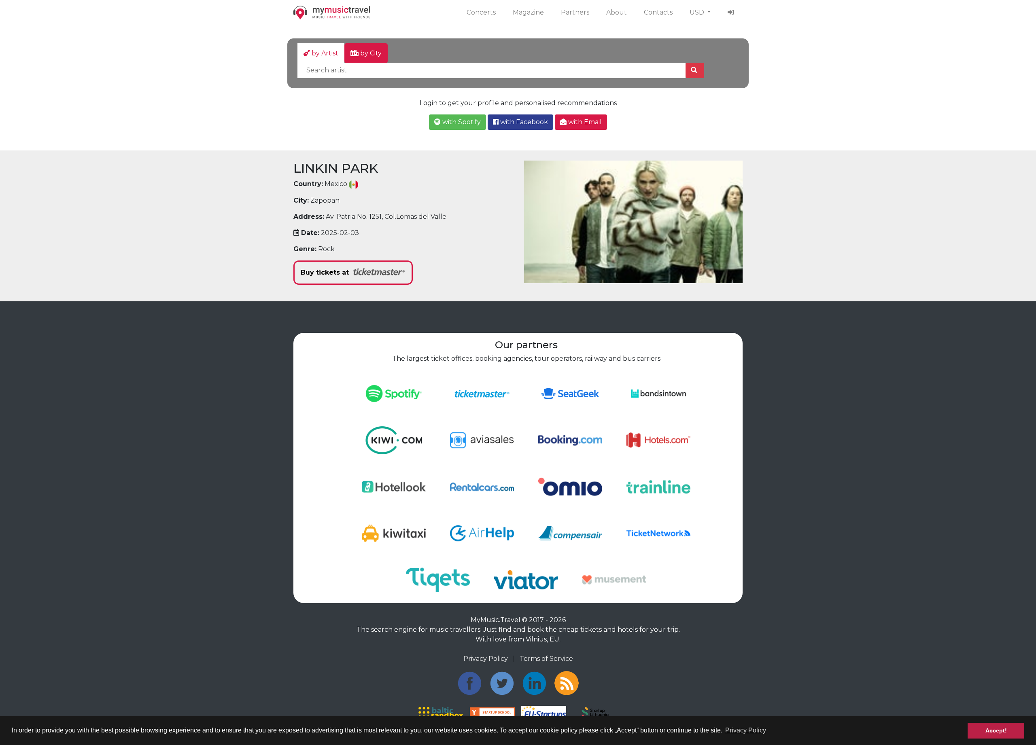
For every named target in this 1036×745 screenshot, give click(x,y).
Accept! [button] (996, 730)
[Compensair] (570, 533)
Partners (575, 12)
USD (698, 12)
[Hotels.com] (658, 439)
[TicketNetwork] (658, 533)
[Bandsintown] (658, 393)
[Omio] (570, 486)
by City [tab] (370, 53)
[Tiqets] (438, 579)
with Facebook (523, 122)
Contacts (658, 12)
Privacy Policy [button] (745, 730)
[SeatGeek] (570, 393)
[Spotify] (394, 393)
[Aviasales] (482, 439)
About (616, 12)
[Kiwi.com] (394, 439)
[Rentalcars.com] (482, 486)
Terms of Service (546, 658)
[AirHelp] (482, 533)
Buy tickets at (326, 272)
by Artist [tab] (324, 53)
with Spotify (461, 122)
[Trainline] (658, 486)
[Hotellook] (394, 486)
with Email (584, 122)
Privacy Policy (485, 658)
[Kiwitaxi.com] (394, 533)
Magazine (528, 12)
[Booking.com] (570, 439)
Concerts (481, 12)
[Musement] (614, 579)
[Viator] (526, 579)
